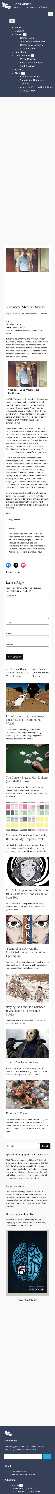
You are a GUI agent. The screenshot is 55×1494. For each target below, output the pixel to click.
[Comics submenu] (25, 34)
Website (9, 644)
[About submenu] (23, 73)
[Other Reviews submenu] (32, 55)
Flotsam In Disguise (18, 1113)
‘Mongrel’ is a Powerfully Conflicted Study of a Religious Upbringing (25, 952)
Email (9, 633)
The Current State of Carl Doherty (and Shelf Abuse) (27, 779)
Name (9, 622)
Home (18, 27)
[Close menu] (12, 21)
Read (20, 1300)
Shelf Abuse (22, 4)
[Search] (47, 1456)
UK (30, 1300)
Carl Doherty (26, 313)
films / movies (14, 519)
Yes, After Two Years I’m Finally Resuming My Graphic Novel (26, 837)
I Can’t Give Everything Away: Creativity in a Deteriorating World (25, 719)
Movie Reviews (40, 313)
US (35, 1300)
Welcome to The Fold (18, 552)
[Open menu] (50, 14)
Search (45, 1146)
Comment (11, 596)
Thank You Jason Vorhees (22, 1062)
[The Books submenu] (21, 1485)
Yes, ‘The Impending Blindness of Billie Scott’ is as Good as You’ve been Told (27, 893)
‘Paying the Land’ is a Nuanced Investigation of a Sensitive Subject (25, 1010)
